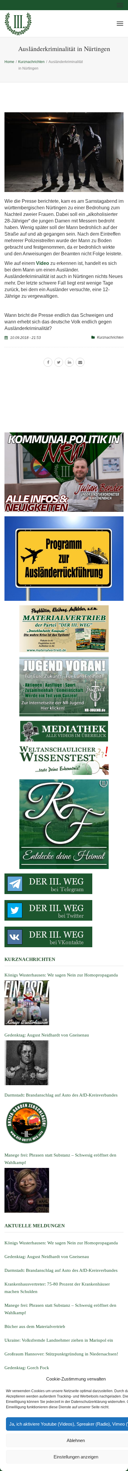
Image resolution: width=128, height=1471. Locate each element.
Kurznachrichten (110, 337)
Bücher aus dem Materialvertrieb (34, 1326)
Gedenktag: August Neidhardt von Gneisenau (46, 1256)
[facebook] (47, 362)
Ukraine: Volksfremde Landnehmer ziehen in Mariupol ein (58, 1340)
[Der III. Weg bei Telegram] (64, 883)
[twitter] (58, 362)
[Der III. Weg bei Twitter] (64, 910)
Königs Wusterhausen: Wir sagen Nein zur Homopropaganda (61, 1242)
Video (42, 263)
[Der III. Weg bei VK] (64, 937)
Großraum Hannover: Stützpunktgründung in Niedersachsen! (61, 1354)
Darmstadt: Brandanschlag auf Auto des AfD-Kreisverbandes (61, 1270)
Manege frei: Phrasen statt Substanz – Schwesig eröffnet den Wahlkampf (60, 1309)
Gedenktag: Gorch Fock (26, 1367)
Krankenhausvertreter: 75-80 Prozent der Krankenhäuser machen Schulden (57, 1288)
